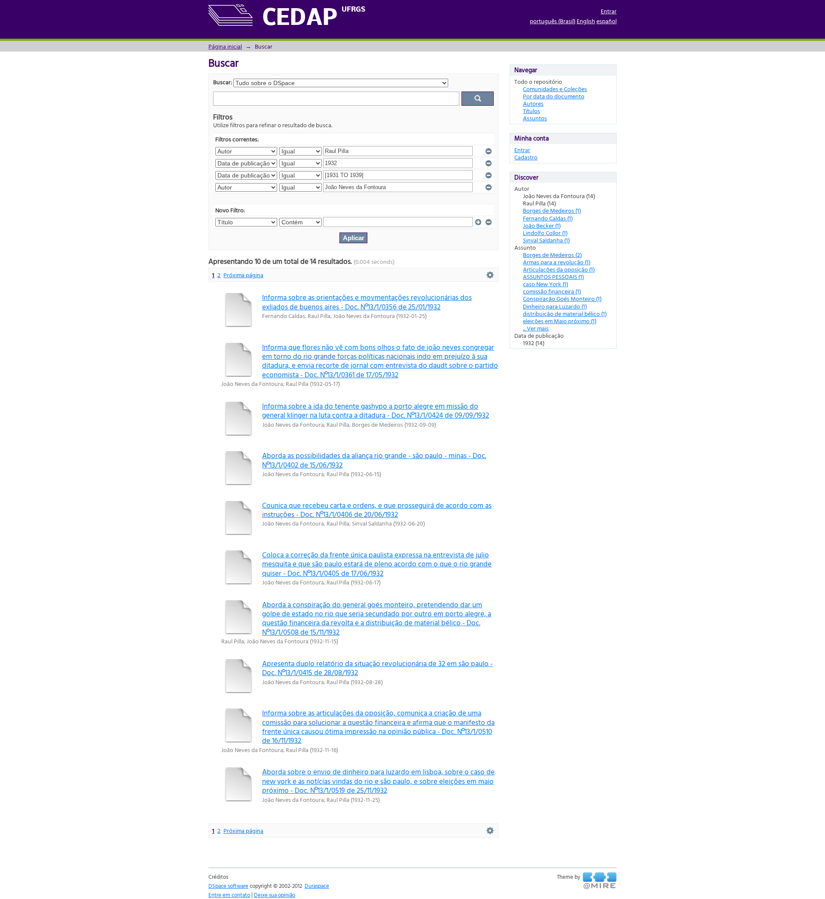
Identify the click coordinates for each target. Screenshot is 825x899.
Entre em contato (229, 894)
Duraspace (317, 885)
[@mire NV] (600, 881)
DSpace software (228, 885)
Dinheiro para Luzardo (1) (555, 306)
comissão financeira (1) (552, 291)
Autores (533, 103)
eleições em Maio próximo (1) (559, 320)
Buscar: (222, 81)
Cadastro (526, 157)
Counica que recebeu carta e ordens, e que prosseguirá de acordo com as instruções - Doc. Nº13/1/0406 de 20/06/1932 (377, 510)
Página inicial (225, 46)
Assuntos (535, 117)
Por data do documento (553, 96)
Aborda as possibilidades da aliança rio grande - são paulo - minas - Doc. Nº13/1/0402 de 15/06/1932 (374, 460)
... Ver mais (536, 328)
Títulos (531, 110)
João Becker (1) (542, 225)
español (606, 20)
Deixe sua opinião (274, 894)
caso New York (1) (545, 283)
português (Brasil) (552, 20)
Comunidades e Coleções (555, 88)
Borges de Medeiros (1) (552, 210)
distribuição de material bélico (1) (565, 313)
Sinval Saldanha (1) (546, 240)
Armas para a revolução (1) (556, 261)
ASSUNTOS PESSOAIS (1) (553, 276)
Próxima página (243, 274)
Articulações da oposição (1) (559, 269)
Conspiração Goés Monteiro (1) (562, 298)
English (586, 20)
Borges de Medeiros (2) (552, 254)
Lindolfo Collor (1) (545, 232)
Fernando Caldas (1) (548, 218)
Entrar (609, 10)
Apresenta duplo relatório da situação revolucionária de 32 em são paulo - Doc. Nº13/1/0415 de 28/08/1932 (377, 668)
